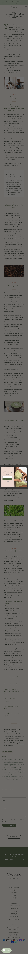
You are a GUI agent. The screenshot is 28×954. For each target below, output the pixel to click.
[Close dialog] (26, 467)
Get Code (7, 479)
